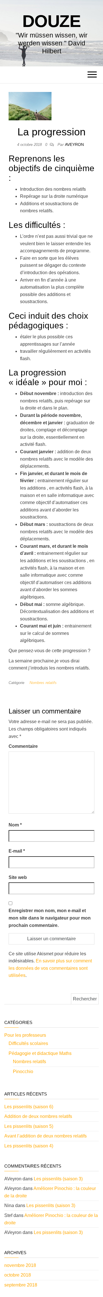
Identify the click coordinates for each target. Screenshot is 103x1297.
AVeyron (74, 144)
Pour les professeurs (25, 1035)
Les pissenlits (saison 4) (28, 1145)
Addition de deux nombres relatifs (38, 1116)
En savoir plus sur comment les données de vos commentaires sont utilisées (50, 968)
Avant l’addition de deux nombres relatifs (45, 1136)
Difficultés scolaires (28, 1043)
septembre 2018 (20, 1285)
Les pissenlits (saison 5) (28, 1126)
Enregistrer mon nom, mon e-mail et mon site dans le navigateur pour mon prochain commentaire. (50, 917)
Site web (18, 877)
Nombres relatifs (43, 683)
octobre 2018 (17, 1275)
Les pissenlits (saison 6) (28, 1106)
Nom (15, 824)
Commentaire (23, 746)
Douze (51, 21)
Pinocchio (23, 1071)
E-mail (17, 851)
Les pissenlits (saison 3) (58, 1178)
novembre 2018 (20, 1265)
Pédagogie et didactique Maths (40, 1053)
